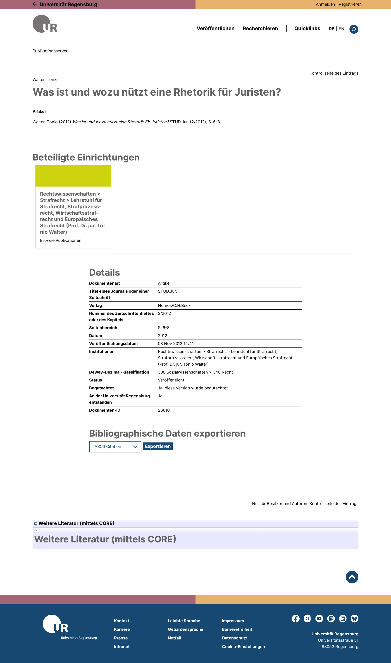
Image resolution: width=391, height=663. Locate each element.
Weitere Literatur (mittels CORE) (75, 523)
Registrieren (350, 4)
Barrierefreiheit (237, 629)
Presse (121, 638)
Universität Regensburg (68, 4)
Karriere (122, 629)
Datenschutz (234, 638)
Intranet (122, 646)
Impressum (233, 620)
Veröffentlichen (216, 28)
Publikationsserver (50, 51)
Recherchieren (260, 28)
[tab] (195, 539)
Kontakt (121, 620)
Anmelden (325, 4)
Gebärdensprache (185, 629)
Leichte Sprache (184, 620)
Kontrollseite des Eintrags (334, 73)
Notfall (174, 638)
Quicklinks (307, 28)
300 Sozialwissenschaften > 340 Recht (195, 372)
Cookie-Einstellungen (243, 646)
